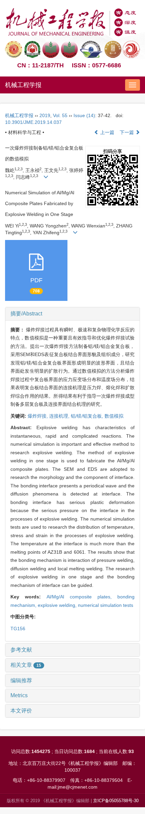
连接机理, (60, 416)
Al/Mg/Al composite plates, (82, 596)
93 (131, 751)
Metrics (19, 695)
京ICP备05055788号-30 (116, 800)
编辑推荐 (21, 680)
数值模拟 (114, 416)
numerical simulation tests (105, 605)
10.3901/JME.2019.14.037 (33, 122)
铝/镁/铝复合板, (88, 416)
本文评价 (21, 710)
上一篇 (106, 132)
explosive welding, (58, 605)
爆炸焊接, (38, 416)
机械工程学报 (23, 85)
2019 (44, 115)
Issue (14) (84, 115)
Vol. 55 (60, 115)
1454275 (40, 751)
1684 (89, 751)
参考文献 (21, 650)
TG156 (17, 628)
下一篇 (127, 132)
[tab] (72, 313)
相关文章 (25, 665)
